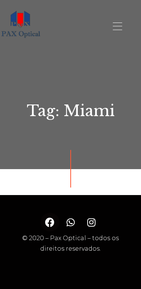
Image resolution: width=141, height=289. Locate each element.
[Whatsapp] (70, 222)
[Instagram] (91, 222)
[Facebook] (50, 222)
